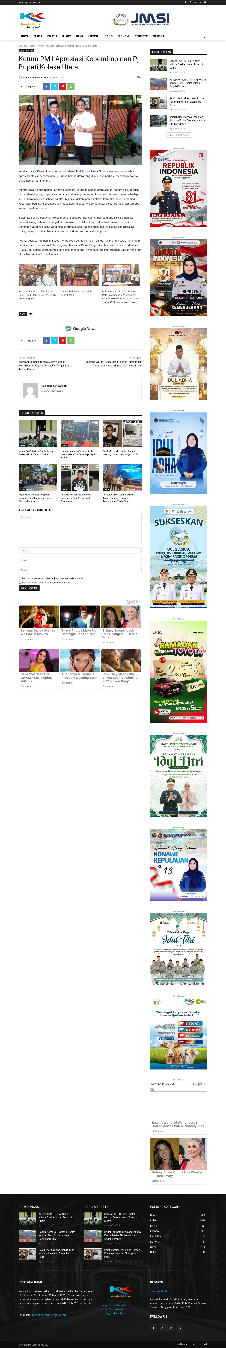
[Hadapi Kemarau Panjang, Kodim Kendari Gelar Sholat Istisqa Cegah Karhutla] (80, 433)
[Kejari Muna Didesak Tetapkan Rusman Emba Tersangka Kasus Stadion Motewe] (38, 477)
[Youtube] (205, 3)
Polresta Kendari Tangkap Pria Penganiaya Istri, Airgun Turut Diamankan (76, 497)
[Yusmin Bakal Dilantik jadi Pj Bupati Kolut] (79, 275)
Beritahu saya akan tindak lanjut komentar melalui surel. (52, 578)
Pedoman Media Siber (113, 1305)
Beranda (23, 45)
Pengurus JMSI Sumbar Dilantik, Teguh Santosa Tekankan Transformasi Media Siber (119, 497)
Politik (30, 51)
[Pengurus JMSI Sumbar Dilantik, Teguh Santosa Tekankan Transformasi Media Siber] (122, 477)
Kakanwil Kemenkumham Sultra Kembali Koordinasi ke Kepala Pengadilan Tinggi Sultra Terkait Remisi (45, 365)
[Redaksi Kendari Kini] (21, 77)
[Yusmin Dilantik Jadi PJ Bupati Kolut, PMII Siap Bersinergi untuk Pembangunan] (38, 275)
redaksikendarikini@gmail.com (49, 1315)
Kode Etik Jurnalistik (112, 1309)
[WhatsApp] (71, 86)
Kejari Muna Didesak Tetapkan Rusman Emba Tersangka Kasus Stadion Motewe (35, 497)
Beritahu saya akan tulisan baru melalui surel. (47, 582)
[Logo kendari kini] (47, 20)
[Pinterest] (62, 86)
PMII (31, 314)
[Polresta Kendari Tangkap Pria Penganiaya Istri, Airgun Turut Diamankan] (80, 477)
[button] (203, 36)
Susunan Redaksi (159, 1291)
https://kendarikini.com (52, 391)
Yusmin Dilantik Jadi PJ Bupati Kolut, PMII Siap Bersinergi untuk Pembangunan (37, 295)
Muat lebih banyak (177, 134)
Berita (33, 45)
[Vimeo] (200, 3)
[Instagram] (191, 3)
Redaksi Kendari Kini (37, 77)
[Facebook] (186, 3)
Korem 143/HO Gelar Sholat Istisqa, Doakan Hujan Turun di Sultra (186, 64)
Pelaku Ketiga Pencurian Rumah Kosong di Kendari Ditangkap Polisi (187, 102)
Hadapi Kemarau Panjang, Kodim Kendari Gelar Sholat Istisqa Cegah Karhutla (78, 454)
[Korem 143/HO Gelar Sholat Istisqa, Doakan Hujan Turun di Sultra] (38, 433)
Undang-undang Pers (113, 1313)
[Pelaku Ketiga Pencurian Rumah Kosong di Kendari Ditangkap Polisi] (122, 433)
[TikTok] (170, 1327)
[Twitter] (196, 3)
